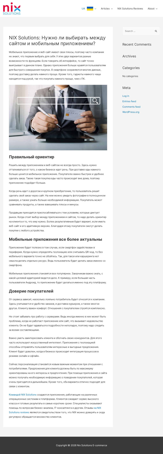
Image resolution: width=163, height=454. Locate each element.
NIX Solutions (28, 394)
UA (84, 8)
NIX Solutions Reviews (130, 8)
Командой (15, 394)
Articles (105, 8)
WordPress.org (130, 111)
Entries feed (129, 101)
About (151, 8)
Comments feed (131, 106)
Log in (125, 95)
